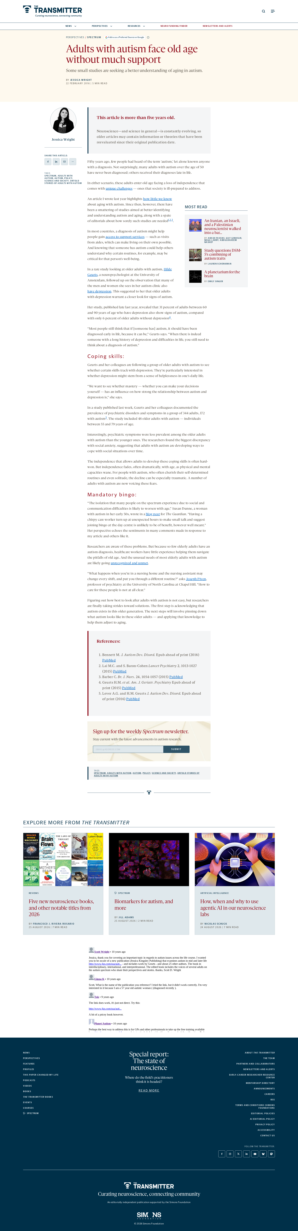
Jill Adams (126, 917)
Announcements (264, 1088)
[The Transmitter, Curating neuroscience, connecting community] (52, 11)
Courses (28, 1108)
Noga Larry (211, 240)
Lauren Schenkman (219, 264)
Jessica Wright (81, 80)
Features (29, 1064)
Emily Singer (215, 281)
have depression (99, 291)
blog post (153, 514)
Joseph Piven (196, 579)
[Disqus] (149, 989)
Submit (176, 749)
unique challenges (119, 188)
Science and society (56, 181)
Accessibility (266, 1130)
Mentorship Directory (260, 1083)
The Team (269, 1058)
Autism (58, 178)
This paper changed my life (41, 1075)
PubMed (109, 660)
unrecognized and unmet (129, 563)
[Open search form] (263, 11)
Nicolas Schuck (216, 923)
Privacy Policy (265, 1124)
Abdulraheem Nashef (220, 241)
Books (27, 1091)
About (260, 1053)
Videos (27, 1086)
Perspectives (100, 26)
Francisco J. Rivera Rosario (53, 923)
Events (27, 1102)
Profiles (28, 1069)
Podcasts (29, 1080)
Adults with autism (119, 773)
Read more (149, 1090)
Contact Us (267, 1135)
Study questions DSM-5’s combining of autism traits (222, 255)
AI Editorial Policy (262, 1119)
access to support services (125, 237)
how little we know (157, 199)
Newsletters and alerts (259, 1069)
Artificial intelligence (214, 893)
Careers (270, 1094)
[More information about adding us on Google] (148, 37)
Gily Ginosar (233, 238)
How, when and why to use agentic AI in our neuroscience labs (233, 908)
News (69, 26)
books (38, 1097)
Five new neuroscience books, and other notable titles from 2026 (61, 908)
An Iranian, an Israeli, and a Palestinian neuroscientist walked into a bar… (222, 227)
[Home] (149, 1185)
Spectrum (94, 37)
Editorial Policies (263, 1113)
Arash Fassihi (216, 238)
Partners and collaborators (255, 1064)
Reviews (34, 893)
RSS (273, 1099)
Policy (68, 178)
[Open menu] (273, 11)
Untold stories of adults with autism (63, 182)
